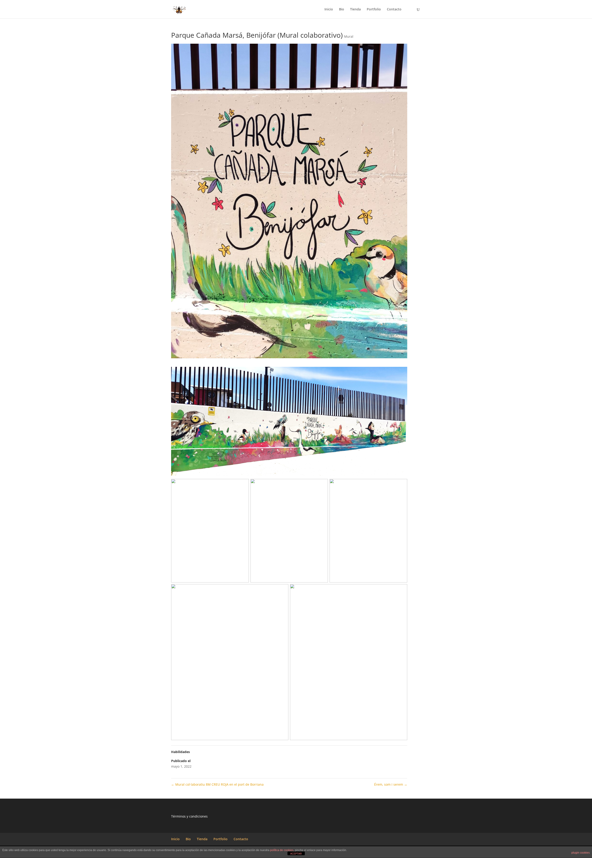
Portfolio (374, 9)
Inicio (328, 9)
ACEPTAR (296, 853)
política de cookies (281, 850)
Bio (341, 9)
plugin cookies (580, 852)
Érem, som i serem (390, 784)
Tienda (355, 9)
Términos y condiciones (189, 816)
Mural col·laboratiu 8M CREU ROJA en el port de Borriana (217, 784)
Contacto (394, 9)
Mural (348, 36)
